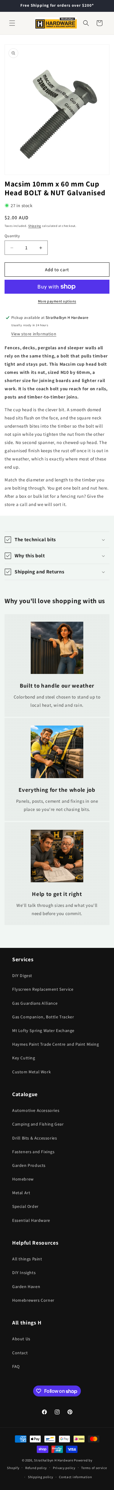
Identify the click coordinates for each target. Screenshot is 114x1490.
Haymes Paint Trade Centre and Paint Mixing (55, 1044)
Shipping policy (40, 1477)
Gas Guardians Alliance (34, 1003)
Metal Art (21, 1192)
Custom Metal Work (31, 1072)
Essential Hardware (31, 1220)
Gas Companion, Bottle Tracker (43, 1017)
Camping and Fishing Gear (38, 1124)
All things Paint (27, 1259)
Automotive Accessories (35, 1110)
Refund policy (36, 1468)
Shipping (34, 226)
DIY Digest (22, 975)
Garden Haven (26, 1286)
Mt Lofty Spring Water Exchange (43, 1030)
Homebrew (23, 1179)
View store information (33, 334)
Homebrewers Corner (33, 1300)
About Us (21, 1338)
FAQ (16, 1366)
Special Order (25, 1206)
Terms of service (94, 1468)
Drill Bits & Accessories (34, 1138)
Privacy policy (64, 1468)
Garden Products (29, 1165)
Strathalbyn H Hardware (53, 1460)
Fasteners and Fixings (33, 1151)
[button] (12, 23)
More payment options (57, 301)
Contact (20, 1352)
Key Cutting (23, 1058)
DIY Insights (24, 1272)
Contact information (75, 1477)
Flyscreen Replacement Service (42, 989)
